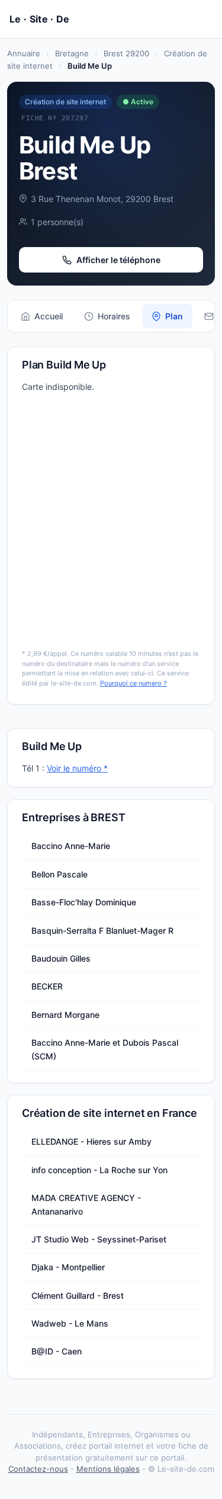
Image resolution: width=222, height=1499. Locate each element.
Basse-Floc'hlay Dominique (83, 902)
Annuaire (23, 53)
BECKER (47, 986)
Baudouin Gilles (61, 958)
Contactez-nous (38, 1469)
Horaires (114, 316)
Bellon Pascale (59, 874)
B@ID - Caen (56, 1351)
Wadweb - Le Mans (69, 1323)
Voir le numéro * (77, 768)
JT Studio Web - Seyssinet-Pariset (98, 1239)
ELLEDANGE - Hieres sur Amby (91, 1141)
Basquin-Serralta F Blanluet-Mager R (102, 930)
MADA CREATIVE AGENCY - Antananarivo (86, 1204)
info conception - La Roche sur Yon (99, 1170)
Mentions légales (108, 1469)
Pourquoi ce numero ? (133, 683)
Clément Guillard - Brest (77, 1295)
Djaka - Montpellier (68, 1267)
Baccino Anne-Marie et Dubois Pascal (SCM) (104, 1049)
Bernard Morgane (65, 1015)
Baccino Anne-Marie (70, 846)
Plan (174, 316)
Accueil (48, 316)
